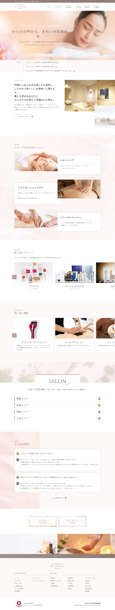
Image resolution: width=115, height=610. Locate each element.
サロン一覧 (18, 583)
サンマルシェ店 (90, 578)
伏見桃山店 (89, 588)
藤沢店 (70, 588)
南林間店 (70, 586)
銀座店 (53, 578)
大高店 (87, 583)
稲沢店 (87, 580)
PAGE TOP (57, 556)
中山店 (70, 583)
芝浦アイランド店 (56, 580)
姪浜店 (87, 591)
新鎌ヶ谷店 (71, 580)
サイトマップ (36, 578)
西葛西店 (70, 578)
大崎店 (53, 583)
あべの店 (88, 586)
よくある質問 (19, 588)
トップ (17, 578)
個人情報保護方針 (38, 605)
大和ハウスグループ (29, 605)
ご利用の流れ (19, 586)
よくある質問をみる (57, 498)
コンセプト (18, 580)
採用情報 (17, 591)
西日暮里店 (54, 586)
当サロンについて (24, 116)
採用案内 (31, 603)
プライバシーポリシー (39, 580)
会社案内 (26, 603)
